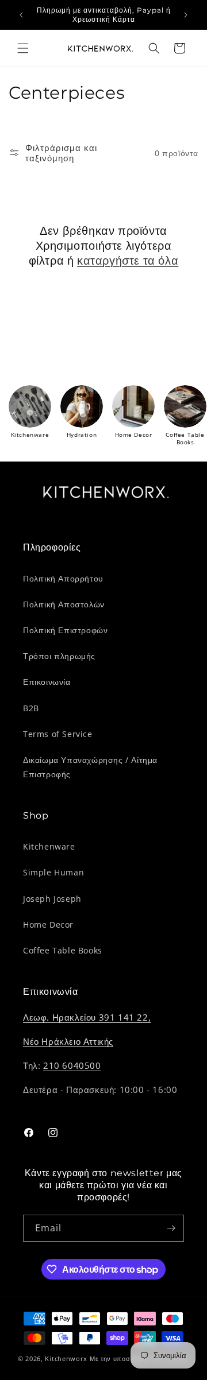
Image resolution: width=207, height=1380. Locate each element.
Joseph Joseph (52, 898)
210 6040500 (72, 1065)
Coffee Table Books (62, 950)
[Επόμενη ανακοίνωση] (185, 15)
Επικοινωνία (47, 681)
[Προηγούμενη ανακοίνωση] (21, 15)
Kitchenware (49, 846)
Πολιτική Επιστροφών (65, 630)
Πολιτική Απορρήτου (63, 578)
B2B (31, 708)
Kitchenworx (66, 1358)
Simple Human (53, 872)
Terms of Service (58, 733)
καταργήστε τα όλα (127, 261)
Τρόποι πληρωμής (59, 655)
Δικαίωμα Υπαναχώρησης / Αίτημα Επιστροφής (90, 767)
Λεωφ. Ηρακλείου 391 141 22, (87, 1017)
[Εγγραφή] (170, 1228)
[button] (23, 48)
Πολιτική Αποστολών (64, 604)
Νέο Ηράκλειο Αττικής (68, 1041)
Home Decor (48, 924)
